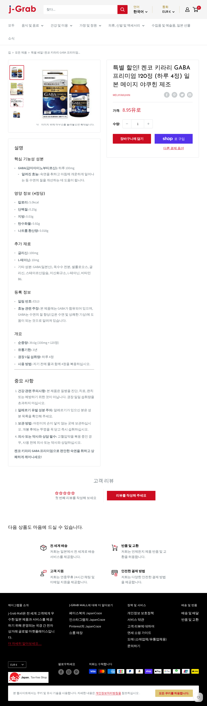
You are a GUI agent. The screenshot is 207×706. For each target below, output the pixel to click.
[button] (131, 495)
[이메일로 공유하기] (190, 95)
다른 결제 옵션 (173, 148)
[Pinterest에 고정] (174, 95)
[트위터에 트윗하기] (182, 95)
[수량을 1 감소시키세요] (127, 124)
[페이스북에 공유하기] (167, 95)
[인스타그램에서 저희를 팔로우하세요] (69, 672)
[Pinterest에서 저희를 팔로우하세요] (76, 672)
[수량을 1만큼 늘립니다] (148, 124)
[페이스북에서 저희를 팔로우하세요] (61, 672)
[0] (195, 9)
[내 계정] (187, 9)
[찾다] (122, 9)
